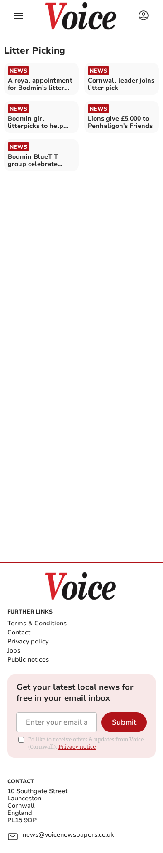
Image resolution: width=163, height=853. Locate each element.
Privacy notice (77, 746)
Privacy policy (27, 641)
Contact (18, 632)
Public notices (28, 659)
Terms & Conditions (37, 623)
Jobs (13, 650)
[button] (18, 16)
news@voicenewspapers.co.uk (68, 835)
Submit (124, 722)
